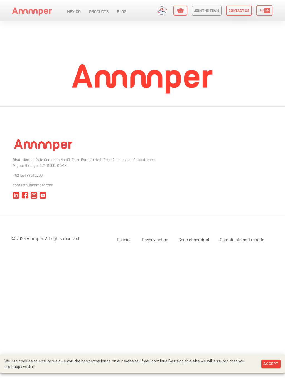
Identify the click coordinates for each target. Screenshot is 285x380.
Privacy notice (155, 240)
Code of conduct (194, 240)
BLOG (121, 12)
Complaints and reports (242, 240)
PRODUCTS (99, 12)
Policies (124, 240)
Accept (270, 364)
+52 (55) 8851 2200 (28, 175)
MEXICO (74, 12)
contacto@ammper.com (33, 185)
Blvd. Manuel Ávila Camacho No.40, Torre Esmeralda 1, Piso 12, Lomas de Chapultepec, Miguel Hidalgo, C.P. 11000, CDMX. (84, 163)
